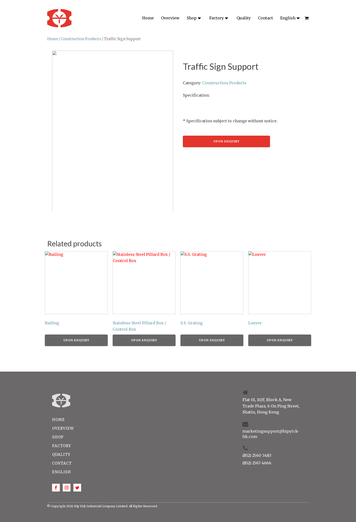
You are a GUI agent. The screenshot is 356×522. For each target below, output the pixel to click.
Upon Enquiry (227, 141)
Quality (244, 18)
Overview (170, 18)
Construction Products (81, 39)
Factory (216, 18)
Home (148, 18)
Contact (265, 18)
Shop (192, 18)
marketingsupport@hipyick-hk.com (270, 434)
